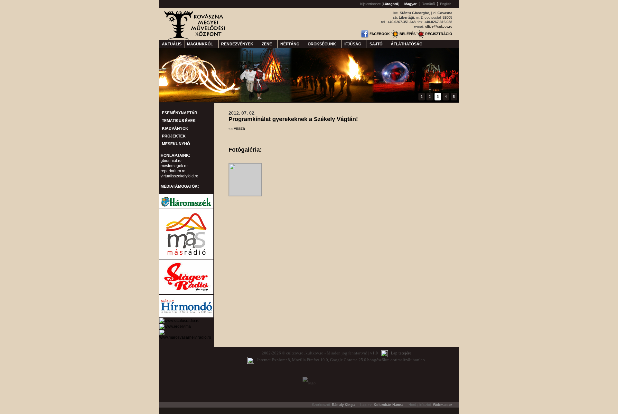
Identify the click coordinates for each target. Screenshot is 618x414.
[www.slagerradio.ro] (186, 293)
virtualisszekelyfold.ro (179, 176)
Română (428, 4)
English (445, 4)
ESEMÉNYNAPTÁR (179, 113)
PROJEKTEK (174, 136)
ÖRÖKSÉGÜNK (323, 44)
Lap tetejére (401, 353)
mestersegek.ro (174, 166)
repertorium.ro (173, 171)
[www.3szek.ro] (186, 208)
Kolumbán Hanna (388, 405)
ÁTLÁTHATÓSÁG (406, 44)
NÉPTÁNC (291, 44)
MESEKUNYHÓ (176, 144)
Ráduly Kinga (343, 405)
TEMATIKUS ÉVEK (179, 120)
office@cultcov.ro (438, 26)
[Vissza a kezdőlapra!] (195, 38)
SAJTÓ (377, 44)
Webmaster (442, 405)
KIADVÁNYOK (175, 128)
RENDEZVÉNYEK (238, 44)
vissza (239, 128)
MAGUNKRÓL (201, 44)
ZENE (268, 44)
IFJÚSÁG (354, 44)
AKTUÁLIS (172, 44)
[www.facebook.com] (365, 34)
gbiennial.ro (171, 160)
